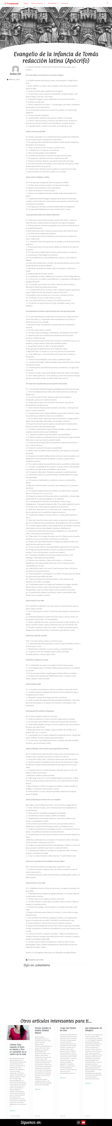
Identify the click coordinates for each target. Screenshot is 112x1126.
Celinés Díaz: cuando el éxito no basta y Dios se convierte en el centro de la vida (18, 1049)
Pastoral (64, 3)
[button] (44, 3)
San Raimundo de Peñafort (93, 1029)
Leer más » (13, 1111)
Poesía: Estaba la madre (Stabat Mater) (43, 1030)
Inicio (26, 3)
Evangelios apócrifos (35, 960)
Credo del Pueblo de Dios (68, 1029)
